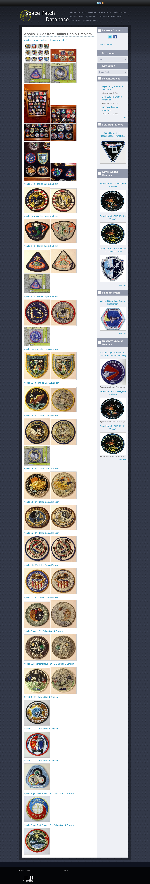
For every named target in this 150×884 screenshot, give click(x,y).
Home (73, 12)
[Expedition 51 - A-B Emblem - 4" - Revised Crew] (113, 282)
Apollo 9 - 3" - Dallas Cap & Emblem (41, 296)
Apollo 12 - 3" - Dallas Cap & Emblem (41, 415)
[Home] (45, 21)
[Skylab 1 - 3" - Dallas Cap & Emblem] (37, 725)
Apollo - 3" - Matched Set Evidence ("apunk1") (45, 40)
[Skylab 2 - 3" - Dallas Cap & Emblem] (37, 757)
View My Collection (105, 44)
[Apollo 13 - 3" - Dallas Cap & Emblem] (37, 498)
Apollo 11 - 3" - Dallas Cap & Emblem (41, 383)
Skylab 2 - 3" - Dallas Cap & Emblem (41, 729)
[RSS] (103, 3)
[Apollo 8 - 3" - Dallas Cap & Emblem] (37, 272)
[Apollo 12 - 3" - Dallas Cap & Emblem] (37, 445)
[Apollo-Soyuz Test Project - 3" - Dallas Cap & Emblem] (37, 821)
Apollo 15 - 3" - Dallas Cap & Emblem (41, 533)
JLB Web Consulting (28, 878)
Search (82, 12)
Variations (75, 20)
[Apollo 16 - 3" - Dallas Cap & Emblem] (37, 594)
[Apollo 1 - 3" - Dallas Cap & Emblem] (37, 212)
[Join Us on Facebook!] (100, 3)
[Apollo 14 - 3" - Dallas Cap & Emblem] (37, 529)
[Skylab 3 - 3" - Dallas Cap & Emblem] (37, 790)
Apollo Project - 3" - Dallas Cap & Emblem (43, 631)
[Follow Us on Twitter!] (98, 3)
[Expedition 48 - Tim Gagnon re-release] (113, 212)
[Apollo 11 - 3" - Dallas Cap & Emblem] (37, 412)
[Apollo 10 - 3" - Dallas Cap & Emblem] (37, 379)
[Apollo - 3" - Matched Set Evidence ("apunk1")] (37, 62)
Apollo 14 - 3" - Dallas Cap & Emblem (41, 502)
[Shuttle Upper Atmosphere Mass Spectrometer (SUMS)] (113, 385)
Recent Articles (104, 72)
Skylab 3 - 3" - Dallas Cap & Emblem (41, 761)
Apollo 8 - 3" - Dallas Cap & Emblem (41, 246)
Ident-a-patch (120, 12)
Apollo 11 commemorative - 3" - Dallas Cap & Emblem (49, 664)
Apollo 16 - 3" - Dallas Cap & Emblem (41, 565)
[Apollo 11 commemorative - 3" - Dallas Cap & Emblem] (37, 693)
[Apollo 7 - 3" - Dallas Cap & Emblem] (37, 242)
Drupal (28, 870)
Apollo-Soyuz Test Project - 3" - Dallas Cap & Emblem (49, 793)
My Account (91, 16)
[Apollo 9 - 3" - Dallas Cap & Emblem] (37, 325)
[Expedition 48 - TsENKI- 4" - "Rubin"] (113, 244)
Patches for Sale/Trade (110, 16)
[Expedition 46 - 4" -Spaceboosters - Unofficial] (113, 163)
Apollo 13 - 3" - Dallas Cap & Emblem (41, 469)
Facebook (115, 37)
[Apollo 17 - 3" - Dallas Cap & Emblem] (37, 627)
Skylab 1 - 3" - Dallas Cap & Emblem (41, 697)
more (124, 117)
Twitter (110, 37)
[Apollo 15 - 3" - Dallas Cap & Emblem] (37, 561)
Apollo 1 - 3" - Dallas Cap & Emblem (41, 184)
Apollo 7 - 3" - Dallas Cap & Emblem (41, 216)
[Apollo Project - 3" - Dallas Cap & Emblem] (37, 660)
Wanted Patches (90, 20)
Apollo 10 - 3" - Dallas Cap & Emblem (41, 349)
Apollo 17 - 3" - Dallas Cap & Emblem (41, 597)
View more (122, 285)
